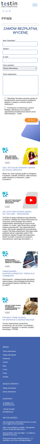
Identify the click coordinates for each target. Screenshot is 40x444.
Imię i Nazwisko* (9, 40)
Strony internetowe (9, 351)
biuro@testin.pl (8, 412)
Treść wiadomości (9, 74)
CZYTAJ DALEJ (20, 156)
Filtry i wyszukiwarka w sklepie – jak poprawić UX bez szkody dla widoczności (19, 428)
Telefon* (6, 49)
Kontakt (5, 377)
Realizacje (6, 358)
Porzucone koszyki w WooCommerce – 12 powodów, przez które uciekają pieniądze (18, 439)
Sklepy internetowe (9, 355)
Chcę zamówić (8, 65)
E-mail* (5, 57)
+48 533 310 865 (8, 409)
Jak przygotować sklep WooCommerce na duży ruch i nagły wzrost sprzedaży (19, 423)
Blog (4, 366)
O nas (5, 369)
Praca (5, 373)
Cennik (5, 362)
